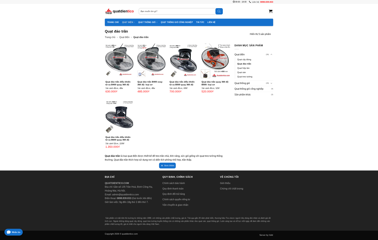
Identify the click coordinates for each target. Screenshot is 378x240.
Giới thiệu (225, 183)
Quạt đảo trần (244, 64)
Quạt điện (127, 22)
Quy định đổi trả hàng (173, 194)
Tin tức (200, 22)
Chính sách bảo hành (173, 183)
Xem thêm (169, 165)
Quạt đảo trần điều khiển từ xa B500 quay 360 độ (182, 83)
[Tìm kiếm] (219, 11)
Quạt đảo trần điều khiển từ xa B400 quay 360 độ (118, 83)
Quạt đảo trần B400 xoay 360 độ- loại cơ (149, 83)
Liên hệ (211, 22)
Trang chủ (113, 22)
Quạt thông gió (147, 22)
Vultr (271, 235)
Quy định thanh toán (173, 188)
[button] (270, 11)
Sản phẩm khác (242, 94)
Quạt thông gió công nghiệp (177, 22)
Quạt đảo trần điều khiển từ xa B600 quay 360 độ (118, 138)
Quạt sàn (241, 72)
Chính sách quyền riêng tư (176, 199)
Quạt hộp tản (243, 68)
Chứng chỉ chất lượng (231, 188)
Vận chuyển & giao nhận (175, 205)
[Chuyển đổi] (271, 54)
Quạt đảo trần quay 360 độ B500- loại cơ (215, 83)
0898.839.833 (123, 198)
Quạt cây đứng (244, 59)
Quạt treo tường (244, 76)
